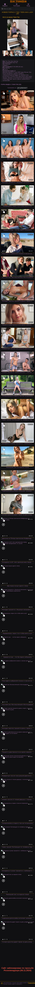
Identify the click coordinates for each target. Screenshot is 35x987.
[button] (31, 21)
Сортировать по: (12, 87)
